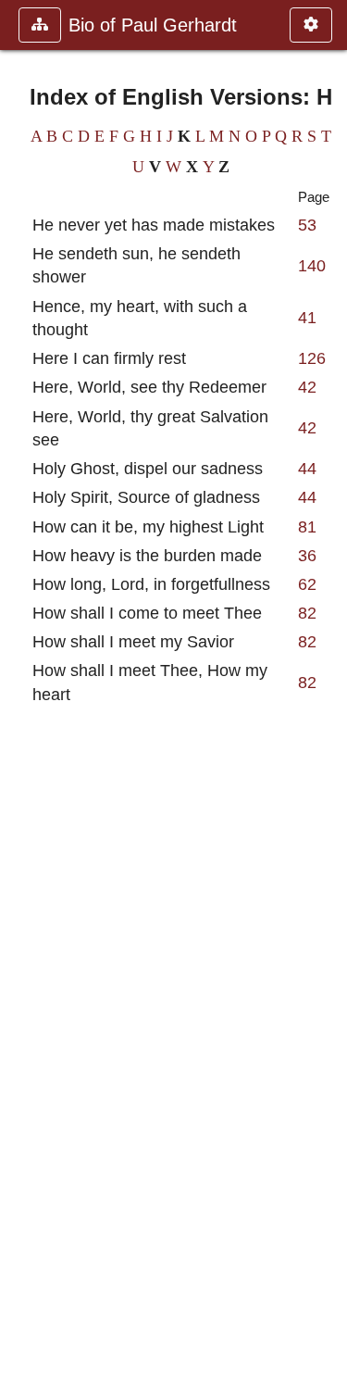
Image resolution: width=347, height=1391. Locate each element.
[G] (21, 695)
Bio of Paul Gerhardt (152, 25)
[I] (325, 695)
